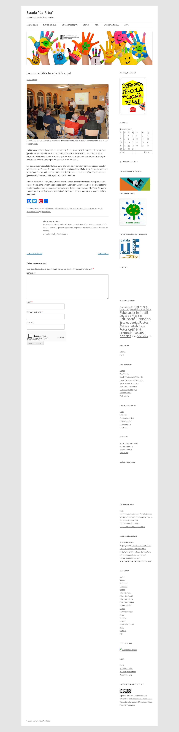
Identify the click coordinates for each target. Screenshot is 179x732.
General (87, 208)
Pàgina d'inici (32, 25)
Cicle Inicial (124, 452)
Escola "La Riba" (40, 12)
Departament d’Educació (129, 383)
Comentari (31, 273)
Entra (122, 665)
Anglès (122, 370)
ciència (132, 310)
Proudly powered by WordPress (38, 721)
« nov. (122, 152)
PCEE (96, 25)
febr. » (146, 152)
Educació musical (131, 315)
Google (122, 352)
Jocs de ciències (126, 421)
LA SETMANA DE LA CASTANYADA (132, 526)
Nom (29, 302)
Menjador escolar (69, 25)
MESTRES (86, 25)
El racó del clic (49, 25)
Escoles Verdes (129, 322)
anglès (130, 307)
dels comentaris (128, 672)
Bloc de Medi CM (126, 446)
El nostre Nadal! (34, 253)
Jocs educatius (125, 424)
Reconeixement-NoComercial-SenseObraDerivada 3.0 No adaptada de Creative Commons (136, 702)
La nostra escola (111, 25)
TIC (149, 336)
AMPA (126, 25)
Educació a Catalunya (128, 386)
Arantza (123, 542)
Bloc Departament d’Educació (131, 377)
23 (129, 145)
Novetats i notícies (132, 334)
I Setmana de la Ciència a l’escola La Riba (136, 514)
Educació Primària (62, 208)
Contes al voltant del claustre (131, 380)
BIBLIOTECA (124, 374)
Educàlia (123, 415)
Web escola (124, 396)
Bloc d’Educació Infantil (129, 443)
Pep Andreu (46, 211)
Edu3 (122, 411)
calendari (124, 309)
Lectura (94, 208)
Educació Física (143, 309)
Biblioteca (50, 208)
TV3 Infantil (124, 427)
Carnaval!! (103, 253)
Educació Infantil (134, 312)
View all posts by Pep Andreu (55, 234)
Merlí (122, 355)
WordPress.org (126, 675)
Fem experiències (127, 418)
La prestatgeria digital (128, 389)
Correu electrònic (35, 312)
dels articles (126, 668)
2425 (121, 511)
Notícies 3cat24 (125, 393)
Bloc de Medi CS (126, 449)
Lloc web (30, 322)
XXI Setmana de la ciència (130, 523)
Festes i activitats (76, 208)
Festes (143, 322)
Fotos (124, 329)
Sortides (142, 336)
